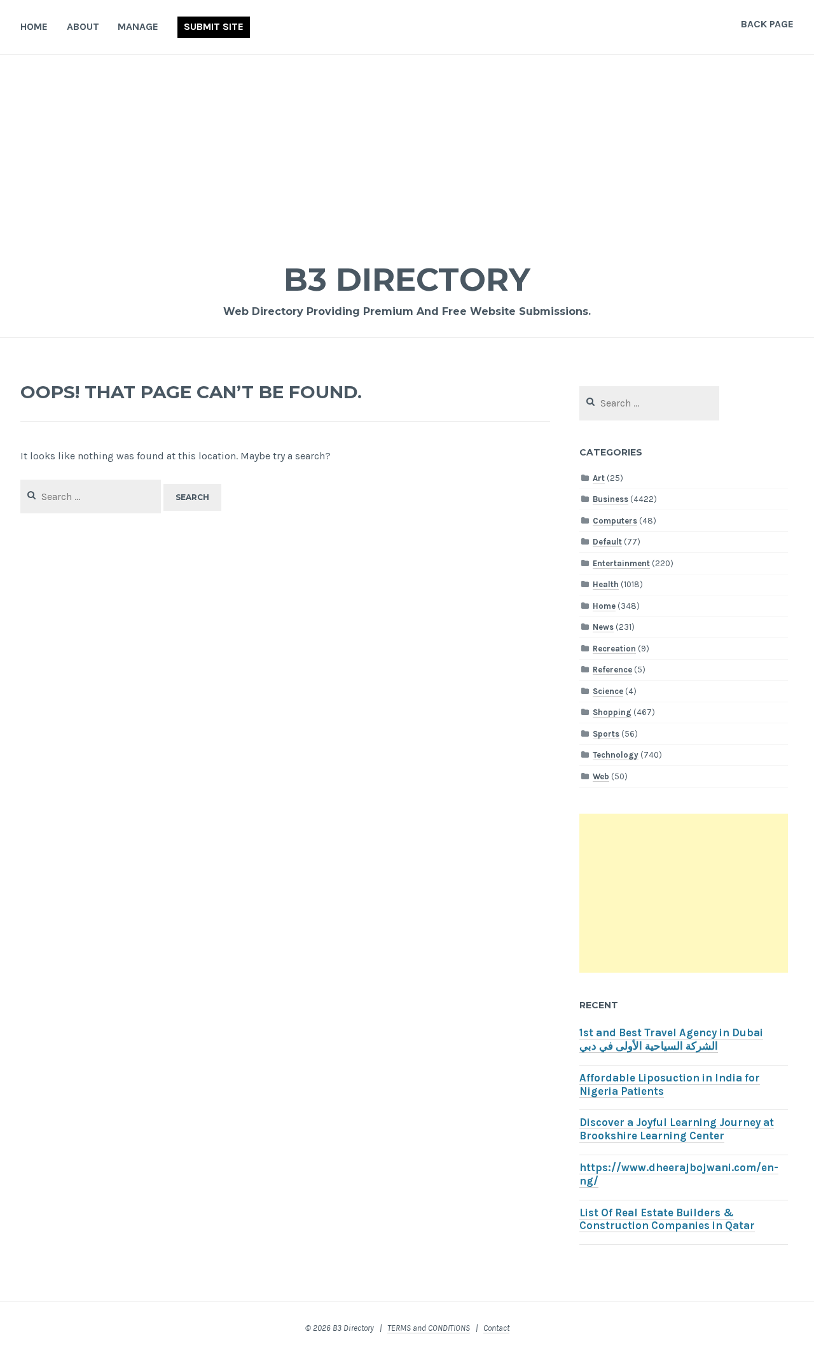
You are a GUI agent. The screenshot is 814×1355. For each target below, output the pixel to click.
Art (599, 478)
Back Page (767, 24)
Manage (138, 26)
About (83, 26)
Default (607, 541)
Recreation (614, 648)
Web (601, 776)
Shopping (612, 712)
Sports (606, 734)
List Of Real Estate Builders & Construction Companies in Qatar (667, 1219)
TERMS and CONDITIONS (428, 1328)
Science (608, 691)
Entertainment (621, 563)
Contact (496, 1328)
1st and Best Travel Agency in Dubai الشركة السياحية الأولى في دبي (671, 1039)
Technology (615, 755)
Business (610, 499)
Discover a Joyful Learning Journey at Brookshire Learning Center (676, 1129)
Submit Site (214, 26)
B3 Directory (407, 279)
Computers (615, 520)
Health (606, 584)
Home (34, 26)
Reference (612, 669)
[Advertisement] (407, 150)
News (603, 627)
